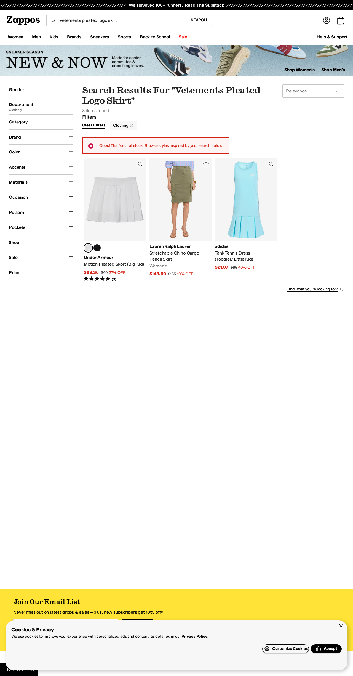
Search (199, 20)
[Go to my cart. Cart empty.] (340, 20)
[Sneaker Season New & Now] (176, 60)
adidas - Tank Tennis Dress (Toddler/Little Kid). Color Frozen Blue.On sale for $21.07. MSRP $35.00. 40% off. (246, 220)
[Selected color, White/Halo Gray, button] (88, 247)
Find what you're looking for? (312, 289)
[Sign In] (326, 20)
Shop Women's (299, 69)
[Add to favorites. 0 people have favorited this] (140, 164)
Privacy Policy (194, 636)
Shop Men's (333, 69)
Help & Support (332, 36)
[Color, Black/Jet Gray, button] (97, 247)
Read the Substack (204, 5)
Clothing (121, 125)
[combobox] (116, 20)
